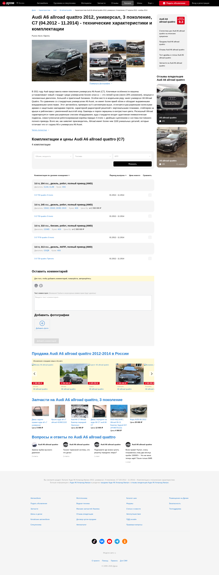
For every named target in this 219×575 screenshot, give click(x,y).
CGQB (46, 250)
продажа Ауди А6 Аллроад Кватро (115, 482)
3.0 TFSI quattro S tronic (44, 237)
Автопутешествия (133, 514)
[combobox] (53, 156)
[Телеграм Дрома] (117, 541)
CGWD (46, 229)
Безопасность (175, 503)
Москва (21, 3)
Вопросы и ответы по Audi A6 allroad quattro (73, 437)
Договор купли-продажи (86, 519)
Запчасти (101, 3)
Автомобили (42, 3)
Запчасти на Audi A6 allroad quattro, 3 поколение (77, 400)
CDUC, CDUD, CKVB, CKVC (55, 208)
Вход (200, 3)
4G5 (64, 187)
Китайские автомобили (40, 519)
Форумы (129, 503)
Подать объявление (39, 503)
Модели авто (108, 553)
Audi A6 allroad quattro (167, 20)
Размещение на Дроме (178, 498)
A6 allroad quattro (168, 118)
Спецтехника (36, 525)
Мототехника (81, 498)
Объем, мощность (43, 156)
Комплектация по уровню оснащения (51, 175)
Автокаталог (81, 525)
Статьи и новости (133, 509)
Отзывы (114, 3)
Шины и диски (36, 514)
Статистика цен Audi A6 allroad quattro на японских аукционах (172, 33)
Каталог (127, 3)
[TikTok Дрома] (94, 541)
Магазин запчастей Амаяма (87, 509)
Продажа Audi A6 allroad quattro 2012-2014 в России (80, 353)
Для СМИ (123, 561)
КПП (116, 156)
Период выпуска (117, 175)
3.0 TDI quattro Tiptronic (44, 259)
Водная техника (83, 503)
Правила (114, 561)
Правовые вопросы (134, 525)
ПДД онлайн (131, 519)
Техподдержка (175, 509)
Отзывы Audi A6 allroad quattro (171, 50)
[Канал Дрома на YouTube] (109, 541)
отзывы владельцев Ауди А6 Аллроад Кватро (150, 482)
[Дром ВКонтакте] (101, 541)
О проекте (95, 561)
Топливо (78, 156)
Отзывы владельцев (84, 514)
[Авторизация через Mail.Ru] (41, 285)
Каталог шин (131, 498)
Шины (139, 3)
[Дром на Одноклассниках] (124, 541)
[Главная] (8, 3)
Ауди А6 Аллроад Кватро (80, 482)
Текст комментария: (65, 293)
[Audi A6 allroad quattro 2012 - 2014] (59, 60)
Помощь (105, 561)
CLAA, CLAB (49, 187)
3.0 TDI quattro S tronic (43, 195)
